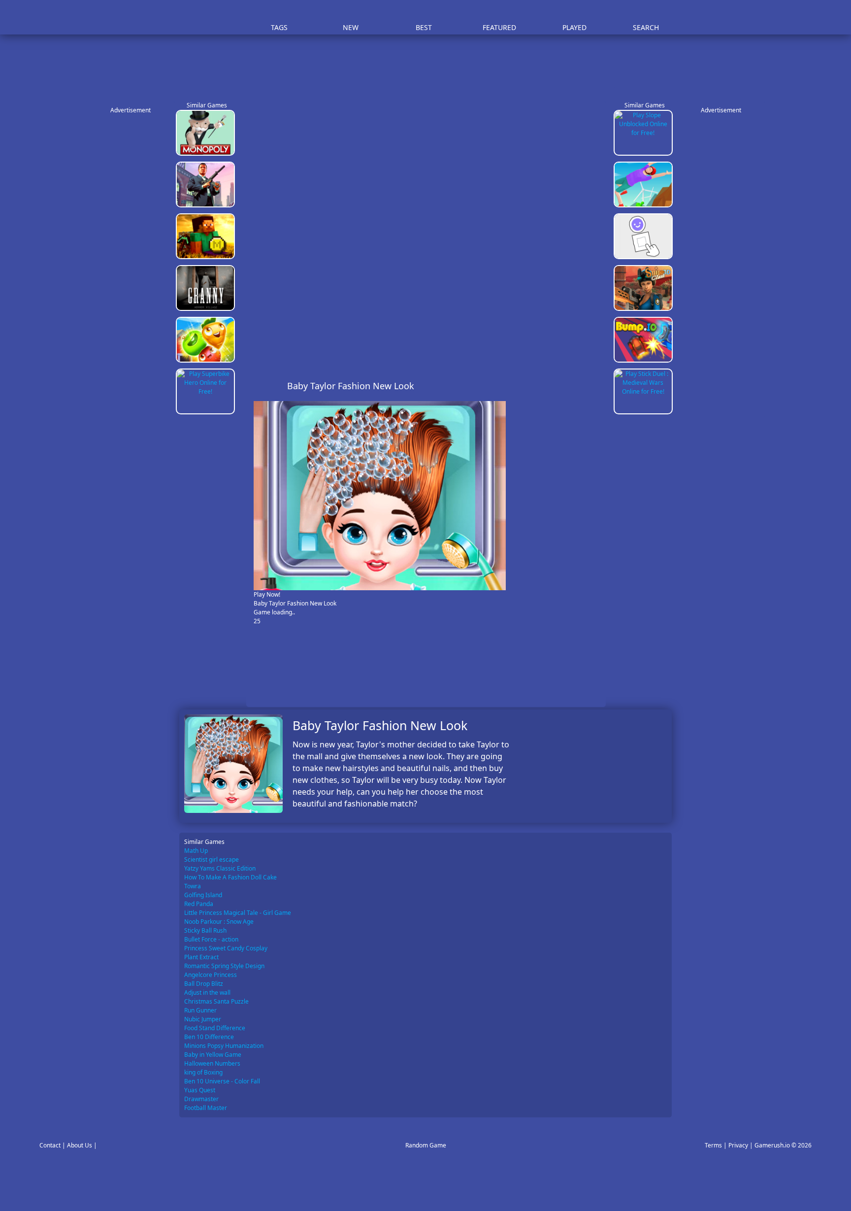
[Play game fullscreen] (576, 385)
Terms (713, 1145)
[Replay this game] (593, 386)
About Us (79, 1145)
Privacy (738, 1145)
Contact (50, 1145)
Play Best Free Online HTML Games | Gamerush (206, 17)
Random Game (425, 1145)
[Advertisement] (430, 64)
